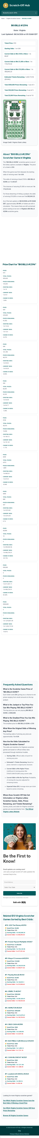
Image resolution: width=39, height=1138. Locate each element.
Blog (19, 1130)
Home (3, 18)
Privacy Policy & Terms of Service (19, 1134)
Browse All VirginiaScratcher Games (15, 1115)
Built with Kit (19, 902)
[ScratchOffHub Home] (19, 5)
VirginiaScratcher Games (13, 18)
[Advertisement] (19, 239)
